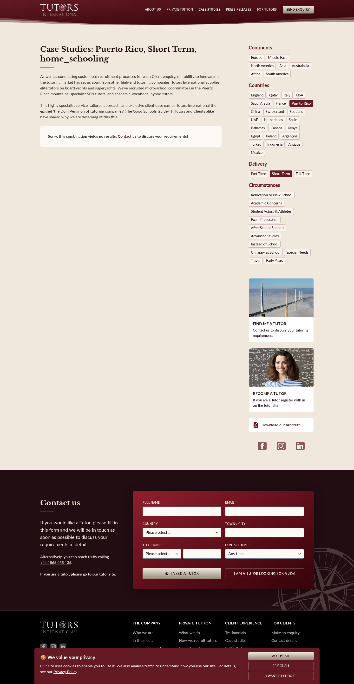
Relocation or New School (271, 195)
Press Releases (238, 9)
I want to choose (281, 676)
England (257, 95)
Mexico (257, 152)
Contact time (236, 545)
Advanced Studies (265, 236)
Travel (255, 260)
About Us (153, 9)
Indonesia (274, 144)
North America (262, 66)
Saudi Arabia (260, 103)
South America (277, 74)
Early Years (274, 260)
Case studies (235, 640)
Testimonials (235, 632)
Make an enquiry (285, 632)
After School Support (267, 228)
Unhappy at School (266, 252)
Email (230, 502)
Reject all (281, 666)
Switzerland (275, 111)
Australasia (300, 66)
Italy (287, 95)
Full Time (303, 174)
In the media (143, 640)
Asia (282, 66)
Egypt (255, 136)
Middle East (277, 57)
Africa (255, 74)
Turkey (256, 144)
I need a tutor (185, 574)
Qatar (273, 95)
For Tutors (267, 9)
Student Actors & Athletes (271, 211)
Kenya (292, 128)
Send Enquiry (298, 9)
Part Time (258, 174)
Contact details (284, 640)
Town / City (235, 524)
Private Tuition (180, 9)
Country (150, 524)
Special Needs (297, 252)
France (281, 103)
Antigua (294, 144)
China (255, 111)
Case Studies (209, 9)
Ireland (271, 136)
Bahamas (258, 128)
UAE (254, 120)
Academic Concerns (266, 203)
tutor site (107, 574)
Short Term (281, 174)
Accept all (281, 656)
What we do (189, 632)
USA (299, 95)
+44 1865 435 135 (55, 562)
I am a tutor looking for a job (264, 574)
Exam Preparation (264, 219)
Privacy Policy (65, 672)
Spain (293, 120)
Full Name (151, 502)
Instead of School (264, 244)
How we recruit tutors (198, 640)
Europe (256, 57)
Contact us (127, 136)
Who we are (143, 632)
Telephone (151, 545)
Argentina (289, 136)
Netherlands (273, 120)
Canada (276, 128)
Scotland (296, 111)
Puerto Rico (301, 103)
